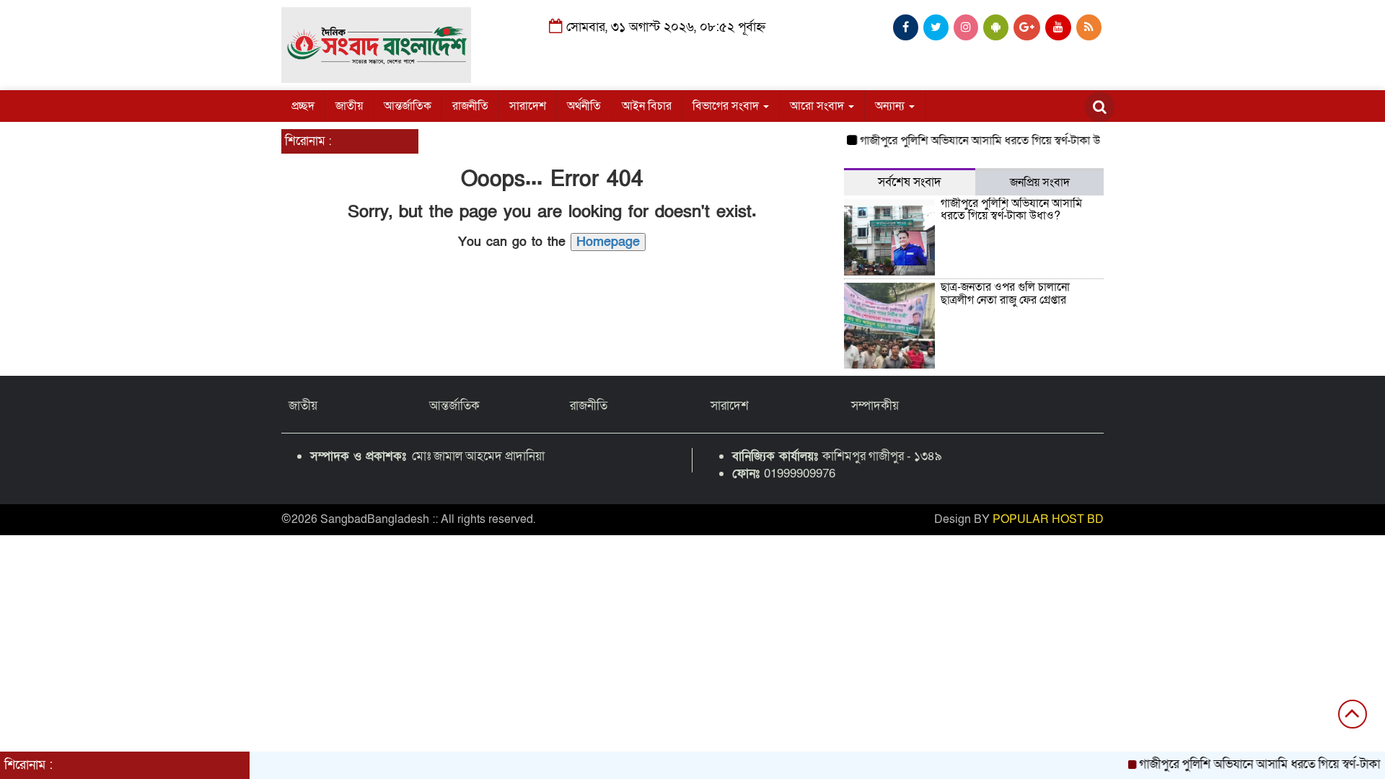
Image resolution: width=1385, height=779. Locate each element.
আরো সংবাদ (818, 106)
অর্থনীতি (584, 106)
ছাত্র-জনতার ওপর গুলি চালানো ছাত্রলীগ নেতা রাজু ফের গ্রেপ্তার (1005, 293)
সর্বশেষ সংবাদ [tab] (909, 182)
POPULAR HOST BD (1048, 519)
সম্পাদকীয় (875, 405)
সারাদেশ (527, 106)
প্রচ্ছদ (303, 106)
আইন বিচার (647, 106)
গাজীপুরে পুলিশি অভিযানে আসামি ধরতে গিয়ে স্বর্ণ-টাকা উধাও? (981, 141)
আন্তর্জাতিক (407, 106)
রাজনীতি (470, 106)
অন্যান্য (891, 106)
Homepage (608, 242)
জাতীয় (349, 106)
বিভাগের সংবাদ (727, 106)
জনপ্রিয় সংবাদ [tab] (1040, 182)
